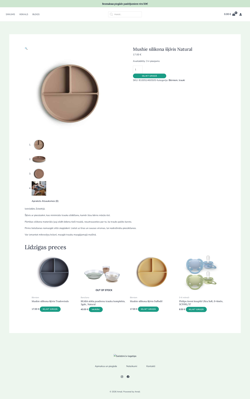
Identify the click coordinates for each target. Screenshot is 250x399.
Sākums (10, 14)
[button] (26, 48)
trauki (182, 80)
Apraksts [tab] (36, 201)
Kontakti (150, 366)
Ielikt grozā (149, 76)
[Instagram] (122, 376)
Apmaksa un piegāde (106, 366)
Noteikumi (131, 366)
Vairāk (96, 309)
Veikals (23, 14)
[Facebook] (128, 376)
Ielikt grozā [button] (50, 309)
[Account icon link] (240, 14)
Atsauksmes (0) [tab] (50, 201)
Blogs (35, 14)
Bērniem (173, 80)
